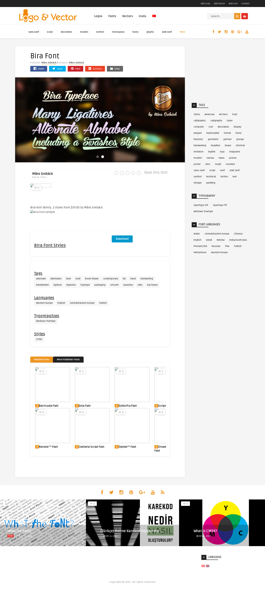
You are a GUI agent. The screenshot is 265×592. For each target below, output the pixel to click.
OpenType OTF (201, 205)
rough (218, 164)
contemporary (110, 278)
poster (197, 164)
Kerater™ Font (48, 447)
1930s (197, 114)
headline (215, 145)
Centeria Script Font (91, 447)
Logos (98, 16)
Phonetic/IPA (200, 246)
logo (222, 151)
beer (68, 278)
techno (224, 176)
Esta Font (85, 405)
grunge (240, 139)
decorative (66, 32)
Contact (245, 3)
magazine (234, 151)
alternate (41, 278)
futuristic (198, 139)
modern (84, 32)
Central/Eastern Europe (82, 303)
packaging (100, 284)
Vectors (127, 16)
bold (78, 278)
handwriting (146, 278)
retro (207, 164)
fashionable (212, 133)
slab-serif (167, 32)
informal (240, 145)
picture (232, 158)
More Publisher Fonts (68, 359)
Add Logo (205, 3)
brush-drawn (92, 278)
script (50, 32)
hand (133, 278)
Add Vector (219, 3)
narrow (210, 158)
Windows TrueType (45, 321)
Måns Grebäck (49, 62)
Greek (209, 240)
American (210, 114)
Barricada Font (48, 405)
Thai (227, 246)
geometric (213, 139)
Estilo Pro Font (128, 405)
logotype (85, 284)
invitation (199, 151)
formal (227, 133)
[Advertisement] (141, 208)
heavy (228, 145)
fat (124, 278)
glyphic (150, 32)
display (237, 126)
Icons (142, 16)
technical (211, 176)
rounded (230, 164)
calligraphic (200, 120)
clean (230, 120)
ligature (58, 284)
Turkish (103, 303)
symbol (100, 32)
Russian (216, 246)
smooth (114, 284)
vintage (198, 182)
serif (222, 170)
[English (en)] (207, 566)
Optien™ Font (127, 447)
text (235, 176)
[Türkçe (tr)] (203, 566)
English (61, 303)
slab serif (234, 170)
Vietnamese (200, 252)
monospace (118, 32)
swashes (128, 284)
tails (140, 284)
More (182, 32)
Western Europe (44, 303)
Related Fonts (41, 359)
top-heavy (152, 284)
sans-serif (34, 32)
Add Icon (233, 3)
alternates (55, 278)
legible (211, 151)
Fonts (112, 16)
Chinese (238, 233)
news (221, 158)
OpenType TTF (220, 205)
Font (10, 536)
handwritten (42, 284)
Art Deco (223, 114)
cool (211, 126)
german (227, 139)
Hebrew (221, 240)
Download (122, 238)
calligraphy (216, 120)
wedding (210, 182)
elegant (198, 133)
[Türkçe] (154, 18)
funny (135, 32)
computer (199, 126)
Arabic (197, 233)
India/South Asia (238, 240)
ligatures (71, 284)
